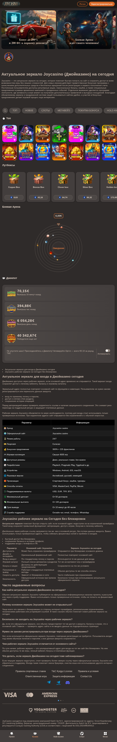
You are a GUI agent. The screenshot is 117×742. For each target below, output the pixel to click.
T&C (9, 353)
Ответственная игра (36, 676)
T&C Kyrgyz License (62, 671)
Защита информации (63, 676)
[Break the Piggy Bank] (9, 151)
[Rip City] (59, 133)
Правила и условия (88, 671)
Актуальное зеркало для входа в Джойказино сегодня (30, 369)
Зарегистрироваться (101, 4)
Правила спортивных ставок (31, 671)
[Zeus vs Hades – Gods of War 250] (59, 151)
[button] (58, 111)
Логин (82, 4)
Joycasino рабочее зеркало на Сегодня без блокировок (31, 372)
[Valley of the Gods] (26, 151)
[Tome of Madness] (26, 133)
